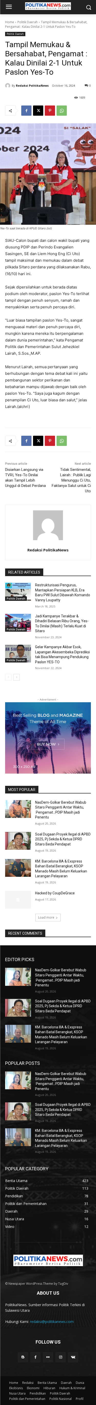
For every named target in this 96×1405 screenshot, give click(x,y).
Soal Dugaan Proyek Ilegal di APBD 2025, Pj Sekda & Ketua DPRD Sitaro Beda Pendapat (63, 839)
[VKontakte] (73, 1357)
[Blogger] (23, 1357)
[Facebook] (26, 110)
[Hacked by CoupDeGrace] (18, 900)
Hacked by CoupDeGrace (55, 893)
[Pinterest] (50, 110)
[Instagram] (61, 1357)
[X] (38, 110)
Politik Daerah (27, 22)
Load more (46, 917)
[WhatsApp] (62, 110)
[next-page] (16, 677)
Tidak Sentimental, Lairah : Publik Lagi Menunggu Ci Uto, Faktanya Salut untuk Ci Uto (71, 480)
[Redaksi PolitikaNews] (8, 85)
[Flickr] (48, 1357)
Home (9, 22)
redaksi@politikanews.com (52, 1321)
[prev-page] (8, 677)
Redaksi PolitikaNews (32, 85)
